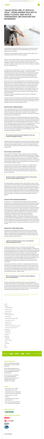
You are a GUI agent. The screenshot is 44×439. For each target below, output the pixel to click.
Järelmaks (7, 343)
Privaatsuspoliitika (8, 433)
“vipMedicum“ (7, 380)
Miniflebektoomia (8, 323)
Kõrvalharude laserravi (9, 314)
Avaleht (5, 304)
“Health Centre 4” (14, 378)
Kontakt (5, 347)
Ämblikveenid (8, 332)
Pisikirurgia (6, 334)
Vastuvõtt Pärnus (8, 311)
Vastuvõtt (6, 306)
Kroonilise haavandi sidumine (11, 327)
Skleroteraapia (8, 316)
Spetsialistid (6, 336)
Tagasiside (7, 338)
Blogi (5, 345)
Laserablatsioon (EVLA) (10, 320)
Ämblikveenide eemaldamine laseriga (12, 325)
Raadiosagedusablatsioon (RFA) (11, 318)
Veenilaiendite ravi (8, 313)
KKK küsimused (8, 340)
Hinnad (5, 341)
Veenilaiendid (7, 329)
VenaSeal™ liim (8, 322)
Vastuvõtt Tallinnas (9, 307)
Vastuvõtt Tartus (8, 309)
